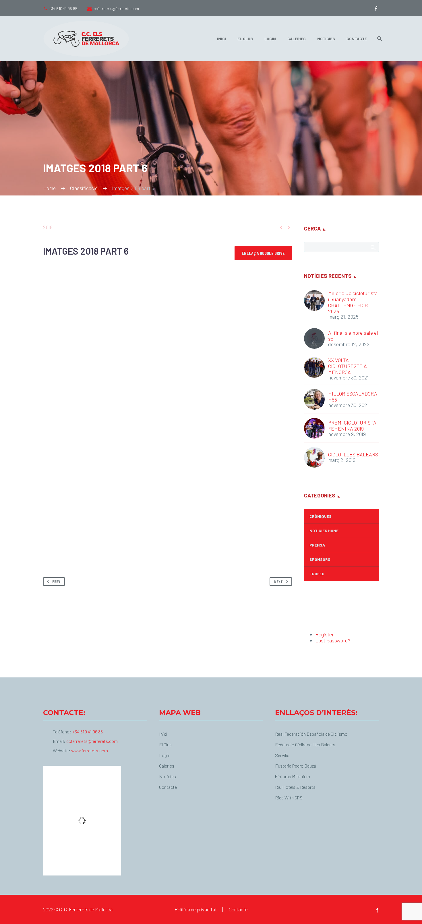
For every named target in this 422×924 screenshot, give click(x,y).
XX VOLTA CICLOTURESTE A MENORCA (347, 366)
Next (278, 581)
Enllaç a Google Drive (263, 253)
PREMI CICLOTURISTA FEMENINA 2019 (352, 426)
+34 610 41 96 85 (63, 8)
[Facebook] (376, 8)
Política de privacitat (196, 909)
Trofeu (316, 573)
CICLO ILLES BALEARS (353, 455)
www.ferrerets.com (89, 750)
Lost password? (332, 640)
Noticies (326, 38)
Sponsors (319, 559)
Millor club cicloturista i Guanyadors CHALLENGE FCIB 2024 (353, 302)
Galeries (296, 38)
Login (270, 38)
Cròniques (320, 516)
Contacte (356, 38)
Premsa (317, 545)
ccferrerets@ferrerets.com (116, 8)
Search (373, 247)
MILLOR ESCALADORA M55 (352, 397)
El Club (245, 38)
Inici (221, 38)
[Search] (379, 38)
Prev (56, 581)
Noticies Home (323, 530)
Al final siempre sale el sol (353, 336)
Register (324, 634)
